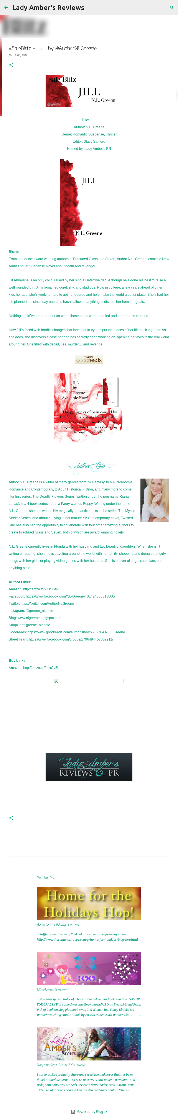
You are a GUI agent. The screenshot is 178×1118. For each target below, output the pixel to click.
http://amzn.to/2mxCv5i (40, 668)
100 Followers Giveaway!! (53, 990)
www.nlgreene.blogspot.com (39, 618)
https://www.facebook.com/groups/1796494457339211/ (71, 639)
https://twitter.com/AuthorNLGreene (47, 603)
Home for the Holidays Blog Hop (58, 925)
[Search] (90, 7)
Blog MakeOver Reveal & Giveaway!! (61, 1065)
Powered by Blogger (92, 1112)
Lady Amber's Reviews (48, 7)
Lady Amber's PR (97, 148)
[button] (11, 65)
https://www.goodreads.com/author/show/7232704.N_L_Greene (76, 632)
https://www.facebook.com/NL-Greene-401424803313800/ (70, 596)
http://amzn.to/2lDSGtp (40, 589)
